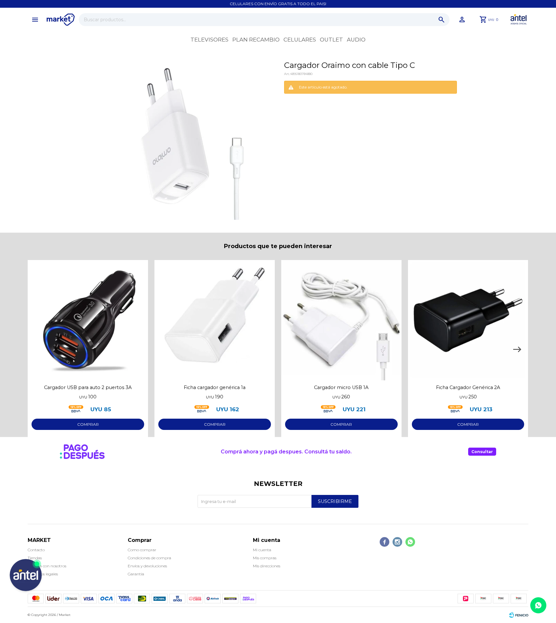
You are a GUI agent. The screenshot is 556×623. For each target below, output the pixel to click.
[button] (441, 19)
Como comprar (142, 549)
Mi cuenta (262, 549)
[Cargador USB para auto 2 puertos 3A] (88, 320)
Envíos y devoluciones (147, 565)
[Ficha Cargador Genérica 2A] (468, 320)
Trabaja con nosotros (47, 565)
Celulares (299, 39)
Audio (356, 39)
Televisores (209, 39)
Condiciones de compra (149, 557)
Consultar (482, 451)
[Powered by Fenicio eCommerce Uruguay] (518, 615)
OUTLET (331, 39)
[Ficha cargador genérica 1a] (214, 320)
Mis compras (264, 557)
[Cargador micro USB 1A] (341, 320)
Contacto (36, 549)
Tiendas (35, 557)
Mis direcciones (266, 565)
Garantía (136, 574)
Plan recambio (256, 39)
